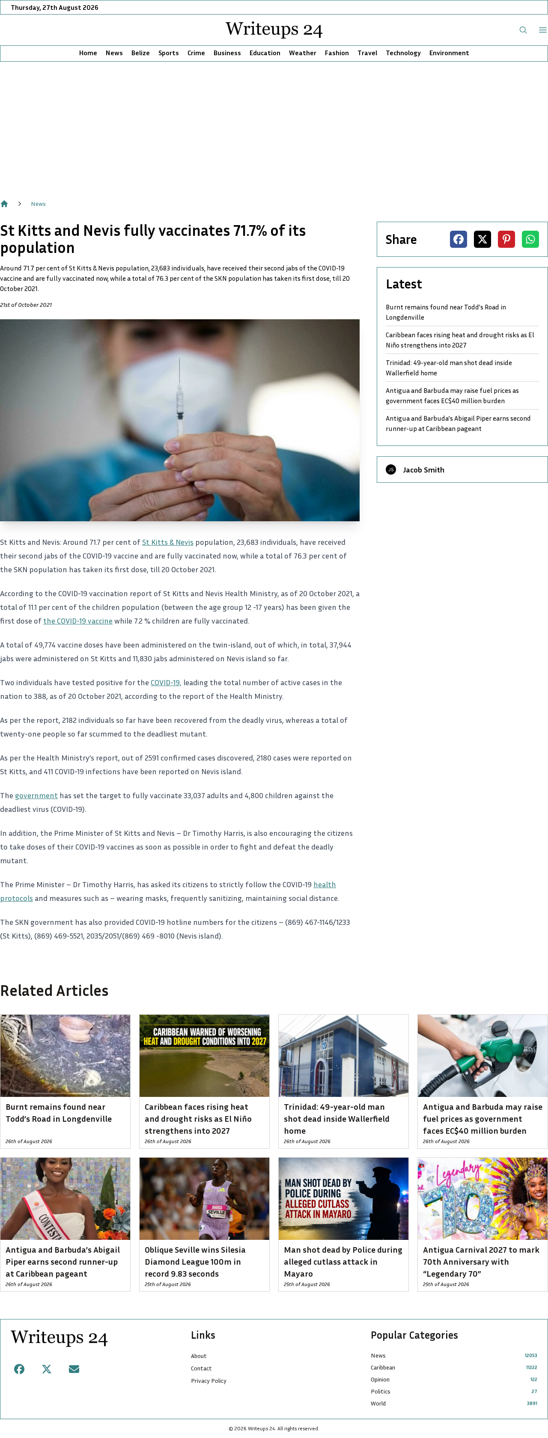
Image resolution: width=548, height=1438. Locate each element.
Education (265, 52)
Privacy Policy (208, 1380)
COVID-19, (166, 682)
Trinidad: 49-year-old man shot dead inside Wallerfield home (449, 367)
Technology (403, 52)
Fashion (337, 52)
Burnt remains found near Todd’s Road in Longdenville (446, 312)
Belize (140, 52)
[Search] (523, 30)
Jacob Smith (423, 469)
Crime (196, 52)
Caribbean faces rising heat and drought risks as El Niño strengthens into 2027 (460, 339)
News (114, 52)
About (199, 1355)
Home (88, 52)
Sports (168, 52)
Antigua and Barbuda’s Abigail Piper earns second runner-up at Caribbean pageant (458, 423)
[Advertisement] (274, 126)
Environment (449, 52)
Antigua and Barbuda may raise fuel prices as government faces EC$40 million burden (452, 395)
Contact (201, 1368)
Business (227, 52)
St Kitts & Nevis (168, 542)
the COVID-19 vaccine (78, 620)
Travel (367, 52)
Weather (302, 52)
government (36, 795)
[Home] (4, 203)
